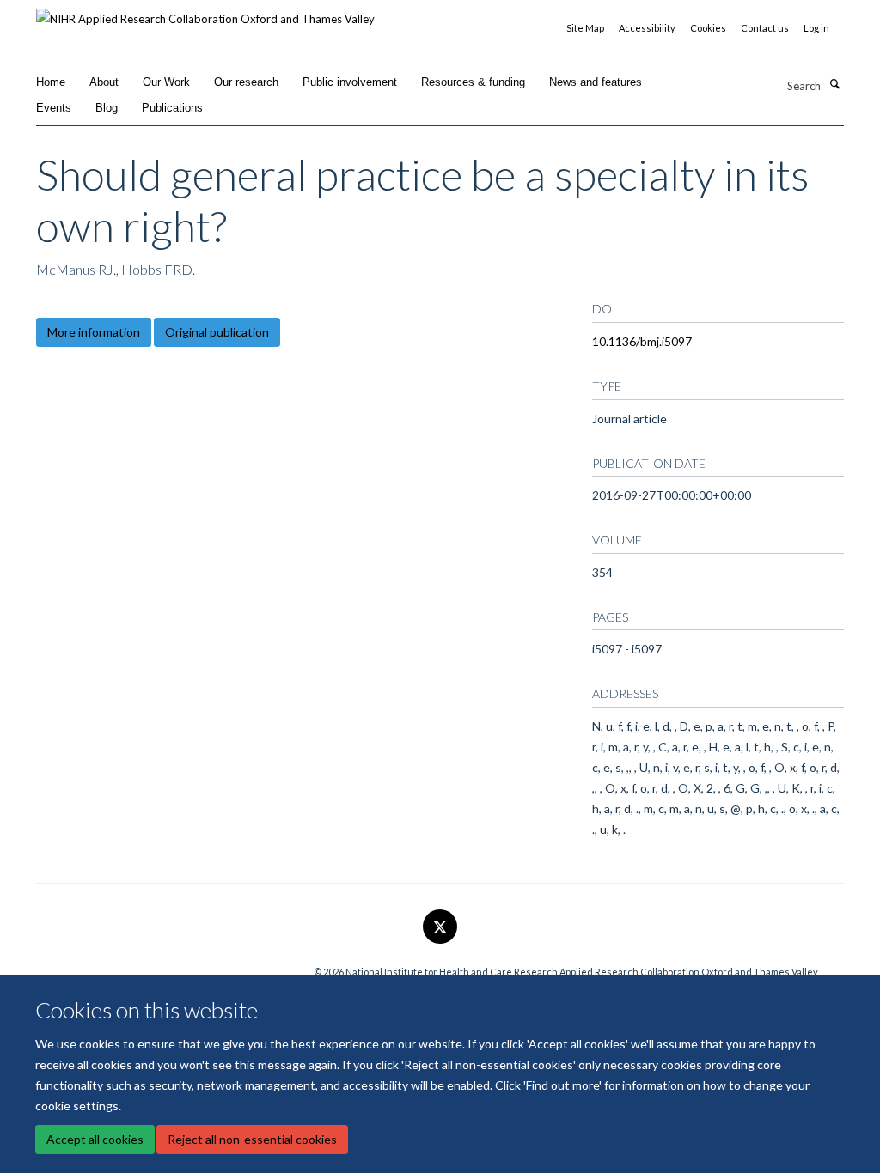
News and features (595, 82)
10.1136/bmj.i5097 (642, 341)
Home (50, 82)
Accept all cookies (95, 1139)
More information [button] (93, 332)
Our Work (166, 82)
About (104, 82)
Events (53, 107)
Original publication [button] (217, 332)
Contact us (765, 27)
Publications (172, 107)
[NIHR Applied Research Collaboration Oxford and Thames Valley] (205, 13)
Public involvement (349, 82)
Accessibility (647, 27)
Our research (246, 82)
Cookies (708, 27)
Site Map (585, 27)
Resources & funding (473, 82)
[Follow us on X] (440, 927)
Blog (106, 107)
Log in (816, 27)
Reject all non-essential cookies (252, 1139)
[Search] (834, 84)
